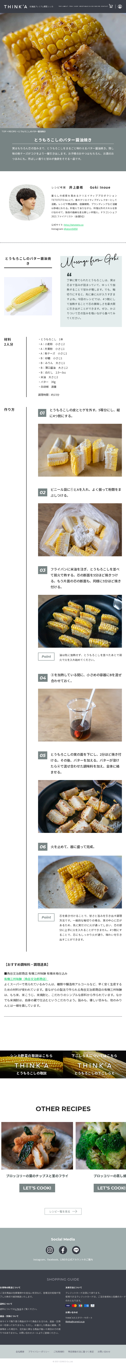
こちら (18, 1309)
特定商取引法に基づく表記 (81, 1351)
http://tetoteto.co (74, 224)
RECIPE (97, 6)
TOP (60, 6)
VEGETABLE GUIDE (86, 6)
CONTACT (104, 6)
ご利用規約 (58, 1351)
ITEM (71, 6)
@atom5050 (71, 228)
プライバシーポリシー (39, 1351)
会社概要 (20, 1351)
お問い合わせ (104, 1351)
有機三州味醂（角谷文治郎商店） (26, 979)
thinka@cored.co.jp (75, 1321)
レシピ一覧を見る (59, 1211)
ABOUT (65, 6)
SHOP (76, 6)
